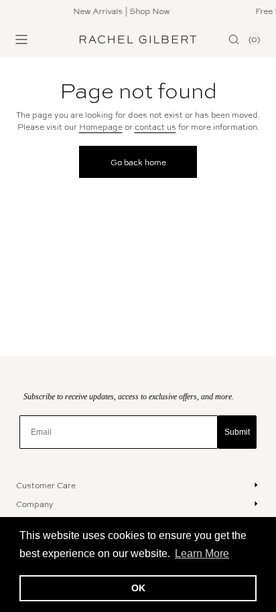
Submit (237, 432)
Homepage (101, 126)
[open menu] (21, 39)
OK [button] (138, 588)
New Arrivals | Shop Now (120, 11)
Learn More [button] (202, 553)
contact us (155, 126)
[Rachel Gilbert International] (138, 39)
